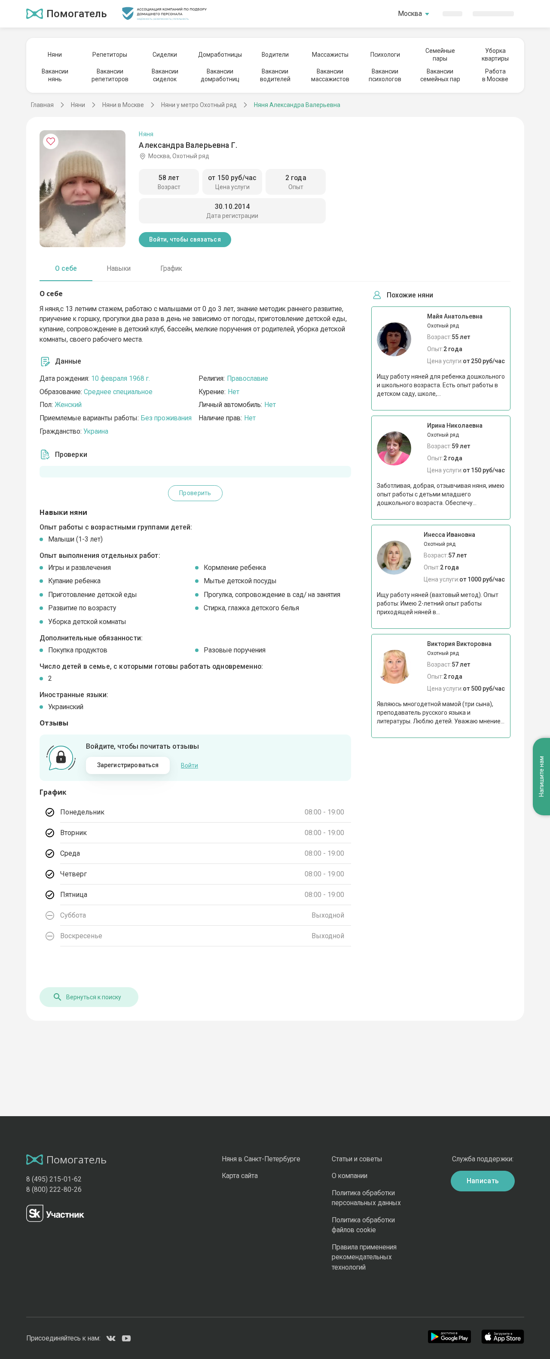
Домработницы (220, 54)
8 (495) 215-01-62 (54, 1179)
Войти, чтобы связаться (185, 239)
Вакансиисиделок (165, 75)
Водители (275, 54)
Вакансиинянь (55, 75)
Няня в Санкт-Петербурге (261, 1159)
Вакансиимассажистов (330, 75)
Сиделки (165, 54)
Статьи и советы (357, 1159)
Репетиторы (109, 54)
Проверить (195, 493)
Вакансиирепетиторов (110, 75)
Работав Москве (495, 75)
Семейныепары (440, 54)
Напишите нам (541, 776)
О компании (349, 1176)
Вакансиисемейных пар (440, 75)
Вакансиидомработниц (220, 75)
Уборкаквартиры (495, 54)
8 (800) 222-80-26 (54, 1189)
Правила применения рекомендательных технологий (364, 1257)
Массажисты (330, 54)
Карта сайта (240, 1176)
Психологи (385, 54)
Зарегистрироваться (128, 765)
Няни (55, 54)
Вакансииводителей (275, 75)
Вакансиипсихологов (385, 75)
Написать (483, 1181)
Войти (189, 765)
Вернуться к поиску (93, 997)
